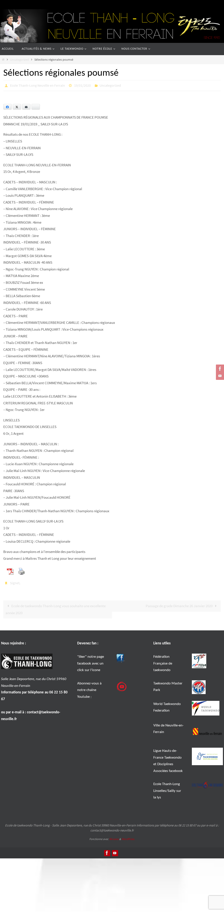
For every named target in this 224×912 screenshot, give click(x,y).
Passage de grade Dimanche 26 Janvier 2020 (179, 603)
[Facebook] (219, 369)
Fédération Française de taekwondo (162, 661)
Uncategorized (19, 59)
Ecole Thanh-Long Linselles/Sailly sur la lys (167, 788)
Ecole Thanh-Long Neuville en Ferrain (37, 85)
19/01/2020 (82, 85)
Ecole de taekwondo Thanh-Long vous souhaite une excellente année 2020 (55, 607)
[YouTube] (219, 376)
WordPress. (128, 836)
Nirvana (114, 836)
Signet (14, 581)
